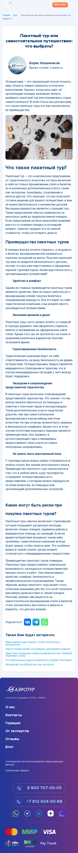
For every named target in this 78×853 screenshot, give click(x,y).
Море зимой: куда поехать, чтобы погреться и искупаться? (32, 643)
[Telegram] (36, 622)
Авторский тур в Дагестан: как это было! (29, 664)
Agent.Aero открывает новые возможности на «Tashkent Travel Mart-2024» (38, 654)
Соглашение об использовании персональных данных (34, 763)
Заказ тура (60, 4)
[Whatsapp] (44, 622)
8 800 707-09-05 (44, 787)
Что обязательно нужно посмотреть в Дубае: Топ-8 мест (38, 660)
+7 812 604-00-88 (43, 801)
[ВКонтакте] (27, 622)
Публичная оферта (17, 770)
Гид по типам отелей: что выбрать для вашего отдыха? (38, 649)
